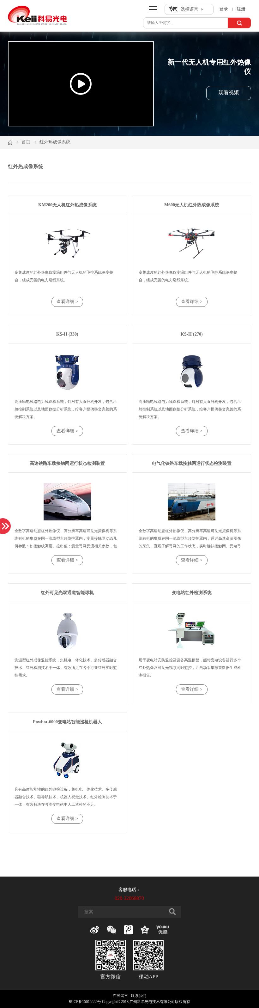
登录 (223, 9)
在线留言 (120, 996)
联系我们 (138, 996)
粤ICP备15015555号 (85, 1002)
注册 (241, 9)
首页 (25, 142)
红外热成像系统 (54, 142)
